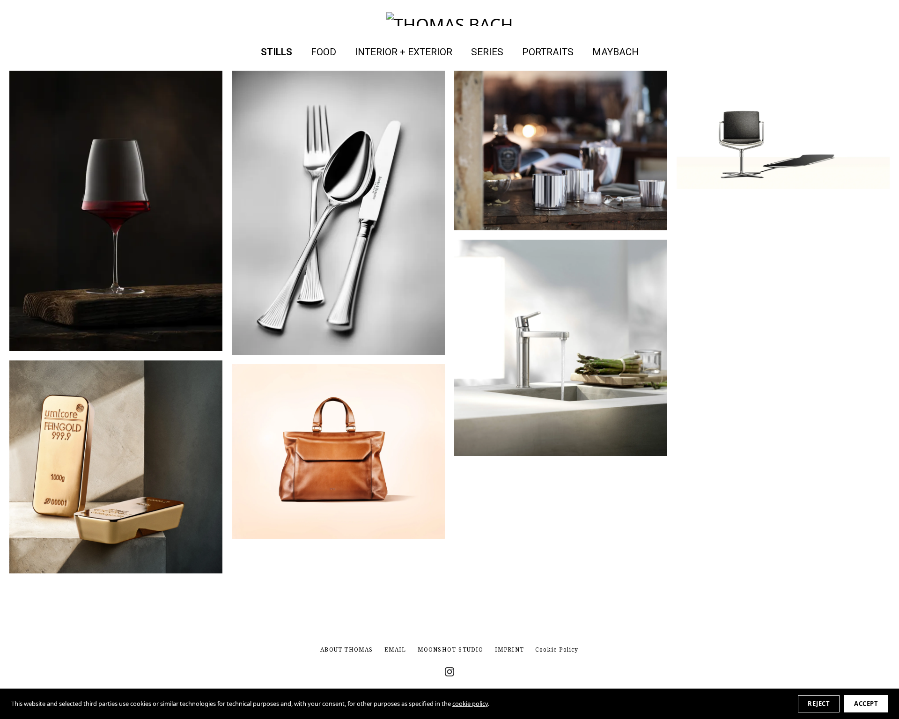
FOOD (323, 52)
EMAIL (395, 649)
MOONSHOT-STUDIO (451, 649)
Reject (819, 703)
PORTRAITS (548, 52)
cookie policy (470, 703)
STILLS (276, 52)
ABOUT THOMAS (346, 649)
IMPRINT (509, 649)
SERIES (487, 52)
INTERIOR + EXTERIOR (403, 52)
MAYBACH (615, 52)
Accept (866, 703)
